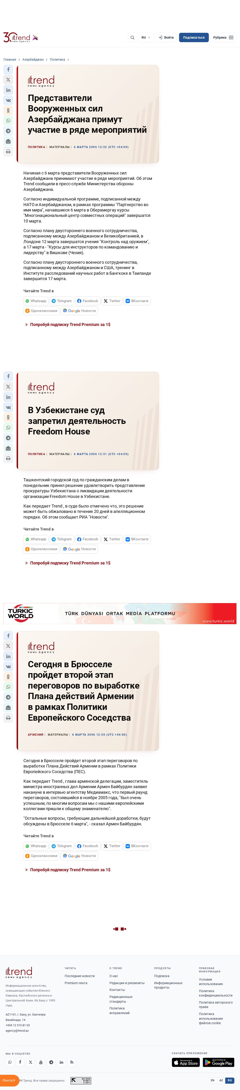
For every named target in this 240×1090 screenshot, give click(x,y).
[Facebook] (20, 1062)
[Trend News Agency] (19, 973)
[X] (30, 1062)
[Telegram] (51, 1062)
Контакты (117, 990)
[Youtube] (41, 1062)
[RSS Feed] (72, 1062)
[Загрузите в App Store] (186, 1062)
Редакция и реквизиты (127, 983)
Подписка (161, 976)
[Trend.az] (21, 37)
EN (212, 1080)
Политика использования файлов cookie (211, 1018)
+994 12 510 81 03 (18, 1025)
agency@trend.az (17, 1030)
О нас (113, 976)
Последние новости (80, 976)
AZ (221, 1080)
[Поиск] (132, 37)
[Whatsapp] (10, 1062)
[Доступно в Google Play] (218, 1062)
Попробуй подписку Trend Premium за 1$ (69, 324)
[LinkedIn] (61, 1062)
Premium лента (76, 983)
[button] (8, 69)
